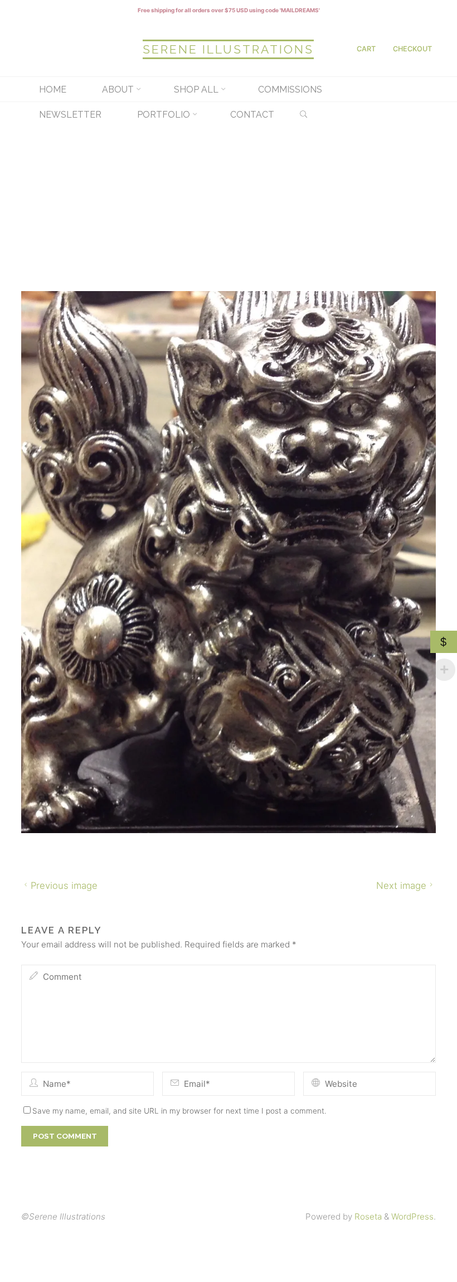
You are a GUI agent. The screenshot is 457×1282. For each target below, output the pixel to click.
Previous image (64, 885)
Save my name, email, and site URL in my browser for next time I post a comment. (179, 1110)
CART (366, 49)
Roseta (367, 1216)
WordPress (412, 1216)
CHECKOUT (412, 49)
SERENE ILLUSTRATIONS (228, 49)
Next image (401, 885)
